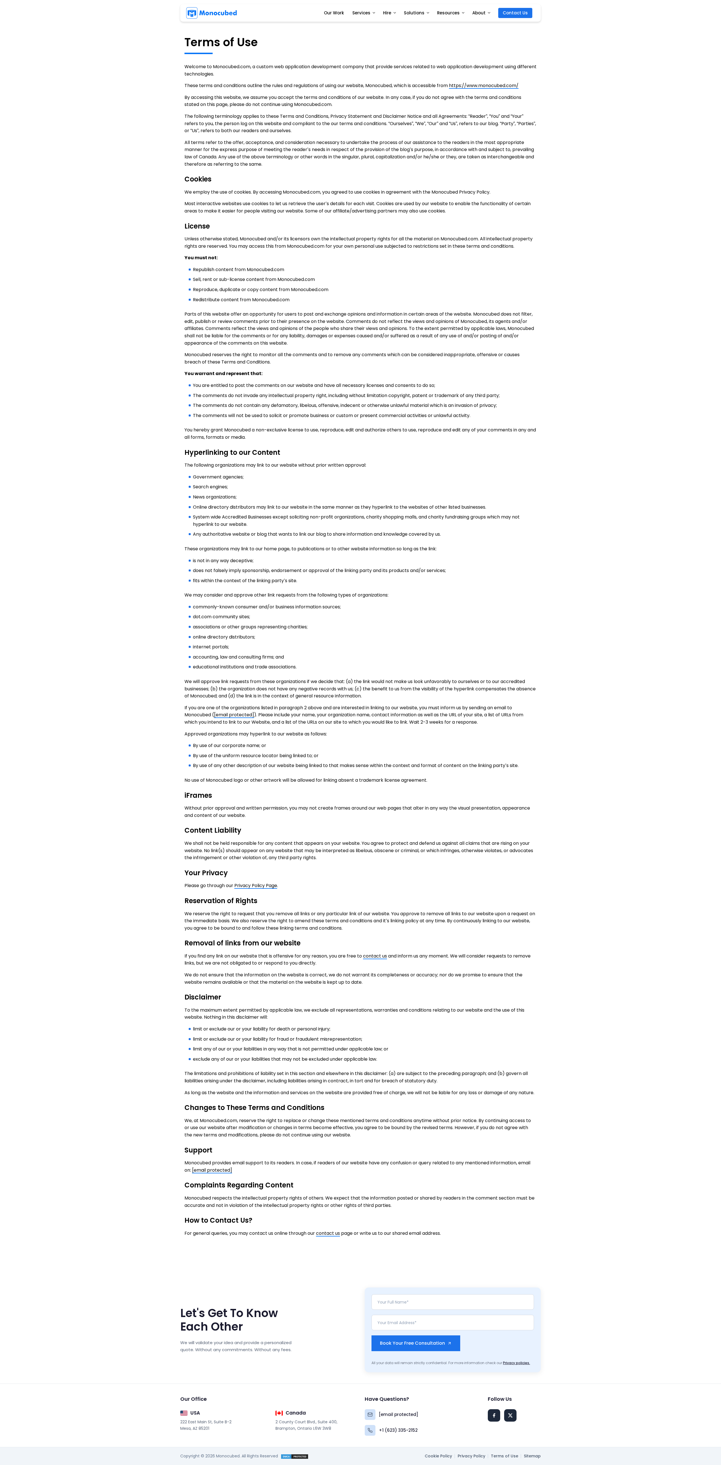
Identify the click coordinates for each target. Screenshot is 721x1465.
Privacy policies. (516, 1362)
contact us (375, 956)
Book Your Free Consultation (412, 1343)
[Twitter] (510, 1415)
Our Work (334, 13)
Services (361, 13)
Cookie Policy (438, 1456)
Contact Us (515, 13)
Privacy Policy (471, 1456)
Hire (387, 13)
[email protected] (234, 715)
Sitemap (532, 1456)
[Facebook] (494, 1415)
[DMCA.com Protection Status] (294, 1456)
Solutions (414, 13)
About (479, 13)
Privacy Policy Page (255, 885)
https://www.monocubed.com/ (484, 85)
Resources (448, 13)
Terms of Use (504, 1456)
